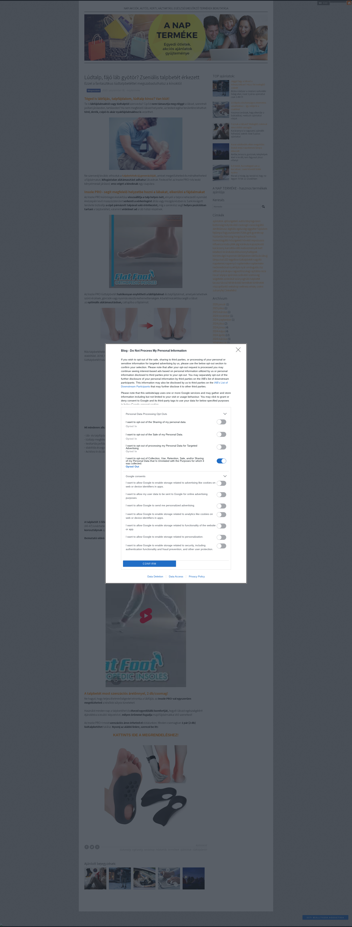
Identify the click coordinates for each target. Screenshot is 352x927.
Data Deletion (155, 576)
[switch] (221, 421)
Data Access (176, 576)
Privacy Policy (197, 576)
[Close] (239, 350)
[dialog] (176, 463)
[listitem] (176, 414)
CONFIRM (149, 563)
